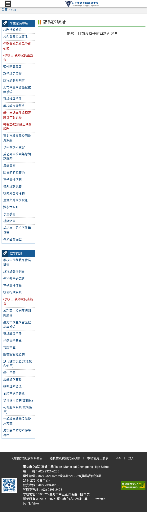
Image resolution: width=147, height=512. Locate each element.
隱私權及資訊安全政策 (65, 458)
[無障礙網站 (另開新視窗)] (133, 485)
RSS (118, 458)
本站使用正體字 (98, 458)
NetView (33, 503)
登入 (131, 458)
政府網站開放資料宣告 (27, 458)
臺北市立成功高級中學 (71, 499)
